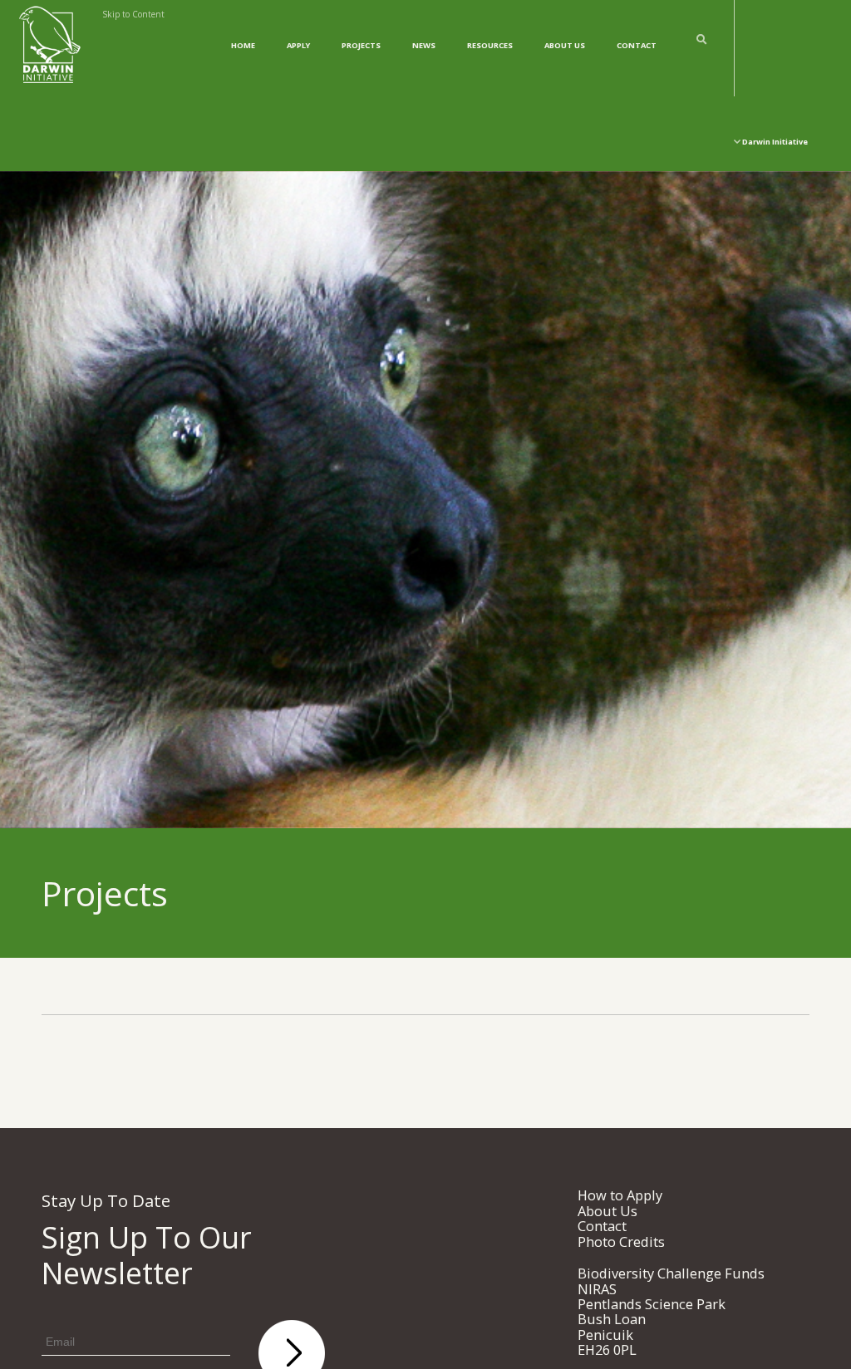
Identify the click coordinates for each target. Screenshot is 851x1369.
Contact (637, 45)
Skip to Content (133, 14)
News (423, 45)
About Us (564, 45)
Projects (361, 45)
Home (243, 45)
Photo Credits (621, 1241)
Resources (490, 45)
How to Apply (620, 1195)
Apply (298, 45)
